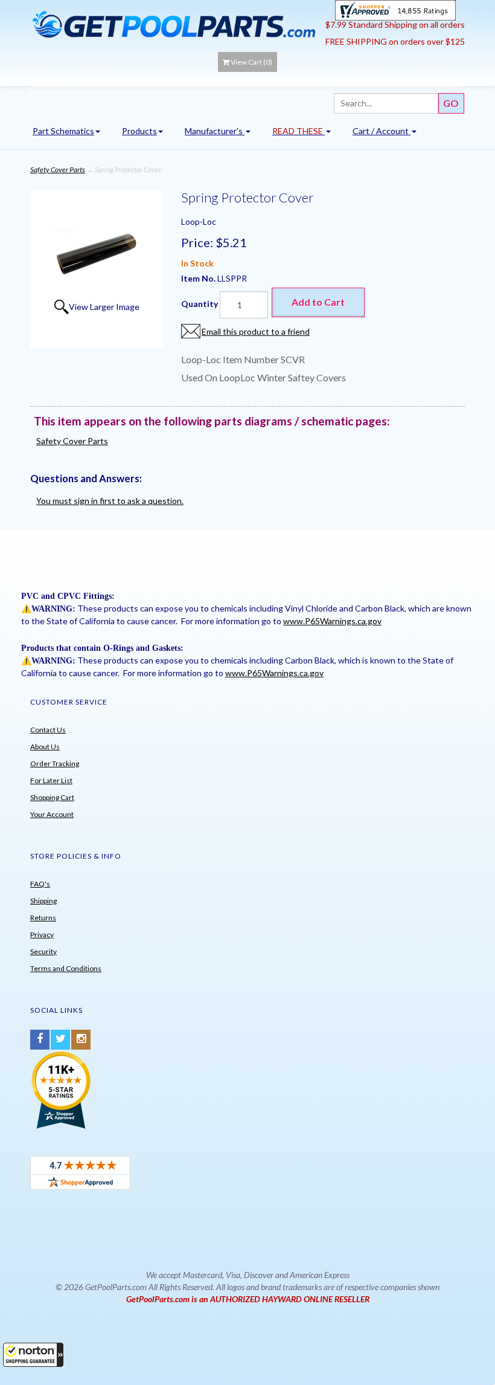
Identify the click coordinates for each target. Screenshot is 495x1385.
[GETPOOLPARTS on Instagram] (81, 1039)
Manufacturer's (214, 131)
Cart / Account (381, 131)
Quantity (199, 304)
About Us (45, 746)
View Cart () (251, 61)
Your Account (52, 814)
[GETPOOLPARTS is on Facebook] (40, 1039)
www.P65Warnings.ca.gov (332, 621)
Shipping (43, 900)
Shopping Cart (52, 797)
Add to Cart (318, 302)
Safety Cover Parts (57, 169)
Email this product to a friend (256, 331)
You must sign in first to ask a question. (110, 501)
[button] (33, 1355)
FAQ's (40, 883)
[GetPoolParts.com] (173, 24)
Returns (43, 917)
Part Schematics (63, 131)
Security (43, 951)
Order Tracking (54, 763)
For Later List (51, 780)
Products (139, 131)
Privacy (42, 934)
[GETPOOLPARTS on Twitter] (60, 1039)
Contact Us (48, 729)
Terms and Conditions (65, 968)
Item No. (199, 278)
